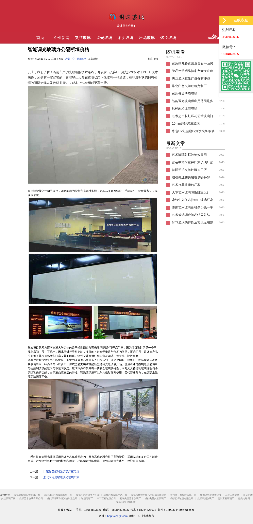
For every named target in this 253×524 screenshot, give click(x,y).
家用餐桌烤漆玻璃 (184, 93)
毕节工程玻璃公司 (106, 498)
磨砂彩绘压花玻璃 (184, 108)
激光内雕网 (244, 498)
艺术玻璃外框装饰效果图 (189, 154)
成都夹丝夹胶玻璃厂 (155, 498)
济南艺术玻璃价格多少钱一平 (192, 207)
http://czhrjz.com (117, 515)
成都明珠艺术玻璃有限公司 (58, 495)
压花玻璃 (147, 37)
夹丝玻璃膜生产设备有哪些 (191, 78)
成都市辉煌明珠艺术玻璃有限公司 (148, 495)
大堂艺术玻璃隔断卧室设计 (191, 192)
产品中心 (70, 58)
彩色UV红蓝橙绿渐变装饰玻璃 (193, 131)
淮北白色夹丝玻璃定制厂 (189, 86)
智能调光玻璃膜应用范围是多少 (192, 102)
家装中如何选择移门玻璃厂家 (192, 200)
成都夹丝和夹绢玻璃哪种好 (191, 177)
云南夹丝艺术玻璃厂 (130, 498)
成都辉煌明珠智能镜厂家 (27, 495)
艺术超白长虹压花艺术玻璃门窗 (192, 117)
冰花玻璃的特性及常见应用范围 (192, 223)
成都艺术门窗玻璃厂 (126, 502)
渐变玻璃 (125, 37)
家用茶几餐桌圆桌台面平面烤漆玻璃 (192, 64)
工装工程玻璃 (232, 495)
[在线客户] (224, 20)
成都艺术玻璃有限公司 (31, 498)
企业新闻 (62, 37)
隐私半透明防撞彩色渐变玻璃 (192, 71)
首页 (40, 37)
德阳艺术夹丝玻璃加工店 (189, 170)
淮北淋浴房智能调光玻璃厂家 (61, 477)
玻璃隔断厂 (87, 498)
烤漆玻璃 (168, 37)
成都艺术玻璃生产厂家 (88, 495)
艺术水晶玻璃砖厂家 (186, 185)
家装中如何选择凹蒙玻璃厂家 (192, 162)
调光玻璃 (104, 37)
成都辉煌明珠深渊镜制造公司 (62, 498)
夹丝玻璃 (83, 37)
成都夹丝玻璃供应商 (210, 495)
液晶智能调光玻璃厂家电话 (62, 471)
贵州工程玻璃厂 (226, 498)
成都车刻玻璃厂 (205, 498)
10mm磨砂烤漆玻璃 (186, 123)
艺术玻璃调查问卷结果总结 (191, 215)
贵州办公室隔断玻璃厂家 (183, 495)
